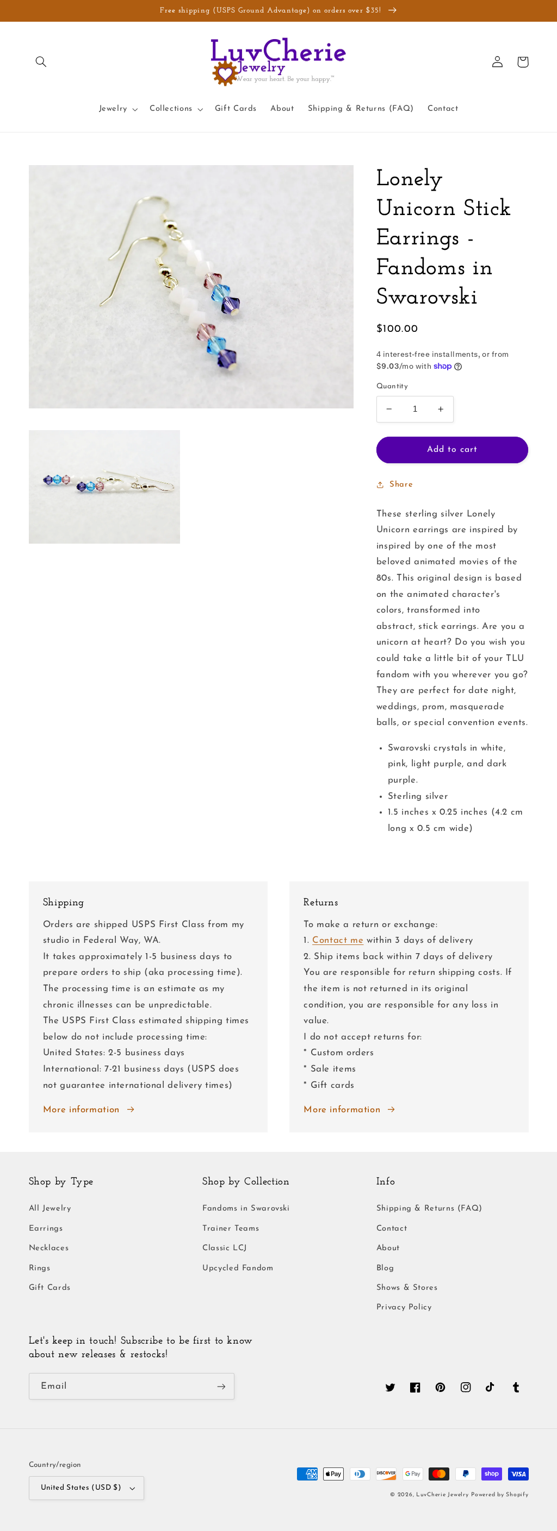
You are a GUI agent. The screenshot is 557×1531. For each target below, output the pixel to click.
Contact (391, 1229)
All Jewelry (50, 1209)
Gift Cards (50, 1288)
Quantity (392, 386)
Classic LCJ (224, 1248)
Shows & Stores (407, 1288)
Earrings (46, 1229)
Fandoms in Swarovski (246, 1209)
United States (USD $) (81, 1487)
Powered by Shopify (499, 1495)
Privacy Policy (404, 1307)
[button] (41, 61)
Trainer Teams (230, 1229)
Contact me (337, 940)
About (388, 1248)
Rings (40, 1268)
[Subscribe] (220, 1386)
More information (81, 1109)
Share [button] (401, 485)
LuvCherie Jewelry (442, 1495)
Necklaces (49, 1248)
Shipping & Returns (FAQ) (429, 1209)
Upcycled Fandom (237, 1268)
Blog (385, 1268)
